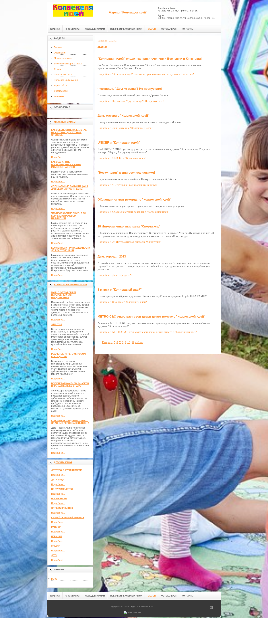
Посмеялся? (59, 498)
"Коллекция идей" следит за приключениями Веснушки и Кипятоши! (150, 58)
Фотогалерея (61, 91)
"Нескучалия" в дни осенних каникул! (126, 172)
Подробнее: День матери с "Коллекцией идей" (125, 127)
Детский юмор (63, 462)
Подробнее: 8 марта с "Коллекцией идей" (122, 301)
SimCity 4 (56, 324)
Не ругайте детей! (62, 489)
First (104, 342)
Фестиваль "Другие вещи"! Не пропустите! (130, 88)
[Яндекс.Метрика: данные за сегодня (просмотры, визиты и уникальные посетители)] (132, 612)
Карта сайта (60, 85)
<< (109, 342)
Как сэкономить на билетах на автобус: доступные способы (69, 132)
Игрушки (56, 536)
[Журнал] (72, 13)
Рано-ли (56, 527)
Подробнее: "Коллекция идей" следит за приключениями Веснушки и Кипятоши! (146, 74)
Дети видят (58, 479)
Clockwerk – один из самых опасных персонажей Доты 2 (70, 421)
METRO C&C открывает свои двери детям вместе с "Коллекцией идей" (151, 316)
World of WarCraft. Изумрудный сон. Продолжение (63, 295)
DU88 (54, 579)
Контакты (59, 96)
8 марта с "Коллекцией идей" (120, 289)
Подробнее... (58, 157)
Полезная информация (66, 80)
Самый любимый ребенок (67, 517)
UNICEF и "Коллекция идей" (119, 142)
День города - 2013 (112, 256)
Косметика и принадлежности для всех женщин (70, 249)
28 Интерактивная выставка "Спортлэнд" (129, 226)
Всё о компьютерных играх (68, 63)
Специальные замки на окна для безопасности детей (69, 187)
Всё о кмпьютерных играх (70, 284)
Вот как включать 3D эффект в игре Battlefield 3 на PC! (70, 384)
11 (133, 342)
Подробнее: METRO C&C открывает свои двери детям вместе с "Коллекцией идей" (147, 331)
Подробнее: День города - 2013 (116, 275)
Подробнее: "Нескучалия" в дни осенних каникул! (127, 184)
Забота (55, 546)
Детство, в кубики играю (66, 470)
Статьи (57, 69)
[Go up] (211, 609)
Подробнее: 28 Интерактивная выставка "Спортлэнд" (129, 241)
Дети (54, 555)
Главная (58, 47)
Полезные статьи (63, 74)
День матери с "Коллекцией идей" (123, 115)
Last (140, 342)
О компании (60, 53)
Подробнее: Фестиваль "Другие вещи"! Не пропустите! (131, 101)
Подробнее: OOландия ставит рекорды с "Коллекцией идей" (133, 211)
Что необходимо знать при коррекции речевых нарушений (68, 216)
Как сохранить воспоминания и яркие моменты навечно (66, 164)
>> (136, 342)
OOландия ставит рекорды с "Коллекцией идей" (134, 199)
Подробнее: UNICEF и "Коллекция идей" (122, 158)
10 (128, 342)
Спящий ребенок (62, 508)
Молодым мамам (62, 58)
